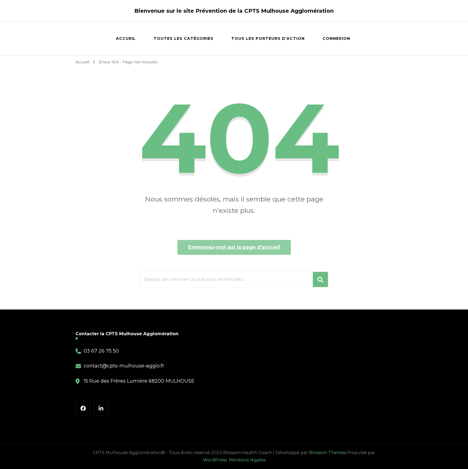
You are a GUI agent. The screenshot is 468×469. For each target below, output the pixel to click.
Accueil (126, 38)
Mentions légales (247, 460)
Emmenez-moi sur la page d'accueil (234, 247)
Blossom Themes (327, 452)
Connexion (336, 38)
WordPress (215, 460)
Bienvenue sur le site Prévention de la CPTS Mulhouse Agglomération (234, 11)
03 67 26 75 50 (101, 351)
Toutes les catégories (183, 38)
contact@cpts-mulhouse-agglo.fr (124, 366)
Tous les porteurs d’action (268, 38)
